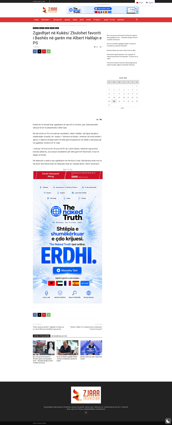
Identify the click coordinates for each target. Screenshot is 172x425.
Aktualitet (57, 20)
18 (114, 97)
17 (109, 97)
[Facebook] (49, 1)
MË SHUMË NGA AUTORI (59, 336)
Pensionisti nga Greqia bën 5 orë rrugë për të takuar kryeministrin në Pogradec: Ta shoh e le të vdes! (122, 56)
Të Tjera (97, 20)
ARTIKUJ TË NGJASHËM (41, 336)
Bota (82, 20)
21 (128, 97)
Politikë (52, 28)
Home (36, 20)
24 (109, 101)
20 (124, 97)
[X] (39, 51)
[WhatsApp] (49, 51)
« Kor (122, 108)
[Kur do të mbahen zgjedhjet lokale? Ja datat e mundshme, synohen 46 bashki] (67, 347)
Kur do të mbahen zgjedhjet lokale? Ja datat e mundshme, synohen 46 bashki (67, 359)
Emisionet (45, 20)
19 (119, 97)
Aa (97, 119)
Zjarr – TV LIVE (109, 20)
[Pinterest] (44, 51)
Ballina (35, 25)
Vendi (75, 20)
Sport (88, 20)
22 (132, 97)
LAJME (47, 28)
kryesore (42, 28)
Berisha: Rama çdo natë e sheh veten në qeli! (121, 50)
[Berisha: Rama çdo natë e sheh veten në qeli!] (91, 347)
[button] (136, 20)
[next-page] (37, 367)
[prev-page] (34, 367)
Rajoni (67, 20)
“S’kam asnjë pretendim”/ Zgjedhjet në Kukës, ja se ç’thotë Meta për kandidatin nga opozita (48, 328)
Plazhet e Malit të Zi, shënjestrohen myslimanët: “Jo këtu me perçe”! (86, 328)
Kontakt (120, 20)
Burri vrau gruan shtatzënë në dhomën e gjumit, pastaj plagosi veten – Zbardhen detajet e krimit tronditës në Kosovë (122, 37)
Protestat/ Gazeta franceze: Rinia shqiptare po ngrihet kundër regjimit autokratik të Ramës (122, 64)
